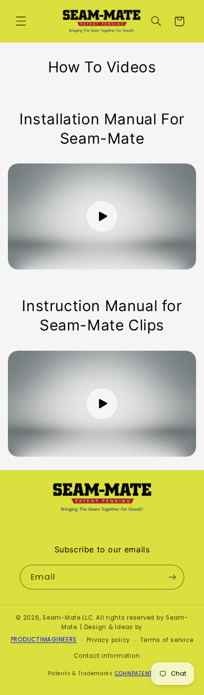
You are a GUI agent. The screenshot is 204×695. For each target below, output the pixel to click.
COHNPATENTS (135, 673)
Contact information (107, 656)
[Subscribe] (172, 577)
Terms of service (167, 640)
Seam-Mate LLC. (68, 618)
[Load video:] (102, 216)
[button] (20, 21)
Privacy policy (108, 640)
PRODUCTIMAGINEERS (44, 640)
